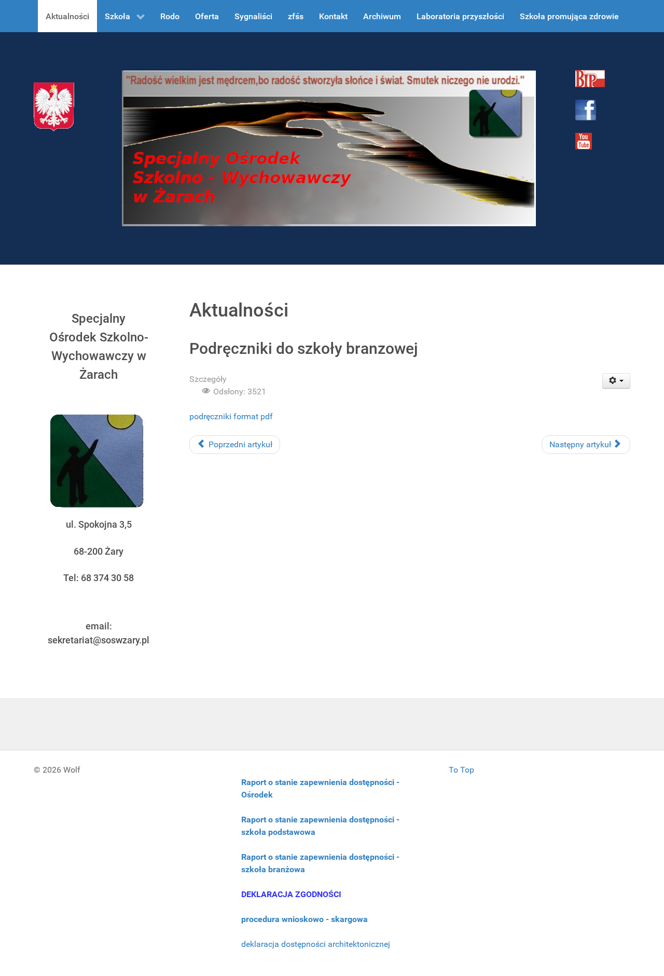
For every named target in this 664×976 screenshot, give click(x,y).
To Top (461, 770)
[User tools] (616, 381)
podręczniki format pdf (231, 416)
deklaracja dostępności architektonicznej (315, 944)
